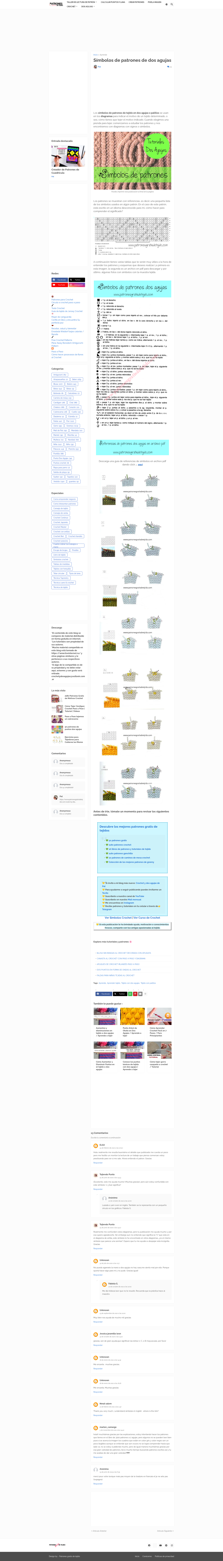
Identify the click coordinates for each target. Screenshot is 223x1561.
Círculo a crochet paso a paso (65, 302)
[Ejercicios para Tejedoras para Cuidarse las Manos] (57, 740)
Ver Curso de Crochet (147, 917)
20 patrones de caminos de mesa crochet (129, 857)
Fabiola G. (113, 1283)
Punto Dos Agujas (62, 458)
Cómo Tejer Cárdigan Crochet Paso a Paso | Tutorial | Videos (75, 708)
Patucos (58, 449)
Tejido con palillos (148, 983)
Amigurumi (59, 375)
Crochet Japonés (60, 522)
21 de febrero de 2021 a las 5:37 (110, 1407)
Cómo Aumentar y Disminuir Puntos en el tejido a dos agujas (105, 1066)
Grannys (72, 426)
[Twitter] (155, 1545)
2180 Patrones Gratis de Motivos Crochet (74, 697)
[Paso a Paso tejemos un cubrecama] (57, 719)
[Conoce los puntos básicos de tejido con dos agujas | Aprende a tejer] (132, 1050)
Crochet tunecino (60, 541)
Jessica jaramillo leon (110, 1333)
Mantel (58, 435)
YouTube (139, 896)
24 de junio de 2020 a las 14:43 (110, 1178)
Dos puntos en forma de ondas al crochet (119, 970)
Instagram (129, 903)
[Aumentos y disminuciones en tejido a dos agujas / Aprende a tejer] (105, 1016)
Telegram (107, 909)
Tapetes (72, 477)
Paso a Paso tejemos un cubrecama (74, 717)
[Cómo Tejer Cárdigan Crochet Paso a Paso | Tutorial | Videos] (57, 709)
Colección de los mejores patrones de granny (131, 862)
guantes (74, 481)
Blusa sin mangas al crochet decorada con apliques (124, 953)
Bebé (76, 379)
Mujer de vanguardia (61, 317)
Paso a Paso (57, 351)
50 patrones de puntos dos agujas (73, 728)
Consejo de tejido (60, 508)
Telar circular (58, 573)
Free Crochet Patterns (61, 340)
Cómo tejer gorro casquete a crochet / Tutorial (159, 1064)
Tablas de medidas (61, 564)
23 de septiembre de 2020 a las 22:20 (112, 1313)
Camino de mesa (62, 398)
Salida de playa (61, 472)
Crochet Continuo (60, 518)
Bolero (71, 384)
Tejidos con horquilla (62, 569)
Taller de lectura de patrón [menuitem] (81, 2)
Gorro (57, 426)
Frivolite (75, 550)
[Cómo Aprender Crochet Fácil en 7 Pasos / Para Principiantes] (159, 1016)
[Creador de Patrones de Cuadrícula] (68, 156)
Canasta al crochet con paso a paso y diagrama (121, 959)
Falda (57, 421)
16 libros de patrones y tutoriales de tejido (130, 849)
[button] (167, 4)
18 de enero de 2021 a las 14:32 (110, 1360)
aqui (140, 464)
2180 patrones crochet (120, 845)
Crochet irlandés (75, 536)
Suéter (58, 477)
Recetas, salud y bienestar (63, 328)
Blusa (57, 384)
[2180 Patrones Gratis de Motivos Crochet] (57, 698)
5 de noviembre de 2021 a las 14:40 (112, 1430)
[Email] (140, 994)
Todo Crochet (58, 308)
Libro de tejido (59, 555)
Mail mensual (134, 899)
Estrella (72, 416)
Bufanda (58, 393)
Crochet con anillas (61, 532)
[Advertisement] (111, 30)
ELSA (102, 1145)
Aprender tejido (113, 983)
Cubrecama (60, 412)
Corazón (74, 407)
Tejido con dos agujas (130, 983)
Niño (70, 444)
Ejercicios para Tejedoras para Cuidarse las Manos (74, 739)
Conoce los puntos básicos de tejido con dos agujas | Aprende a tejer (131, 1066)
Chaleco (58, 407)
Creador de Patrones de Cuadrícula (65, 171)
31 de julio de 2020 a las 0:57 (110, 1263)
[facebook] (149, 1545)
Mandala (76, 430)
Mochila (72, 435)
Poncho (74, 449)
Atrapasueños (60, 379)
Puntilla (58, 454)
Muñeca (58, 440)
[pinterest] (166, 1545)
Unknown (104, 1260)
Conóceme (147, 1556)
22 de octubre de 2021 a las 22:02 (119, 1287)
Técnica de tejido (60, 587)
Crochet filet (58, 536)
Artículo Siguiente (164, 1531)
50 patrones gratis (118, 840)
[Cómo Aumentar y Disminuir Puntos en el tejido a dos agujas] (105, 1050)
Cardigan (59, 403)
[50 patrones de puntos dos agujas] (57, 729)
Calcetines (73, 393)
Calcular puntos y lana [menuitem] (113, 2)
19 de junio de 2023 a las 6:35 (110, 1472)
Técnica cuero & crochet (63, 583)
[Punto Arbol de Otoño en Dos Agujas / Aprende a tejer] (132, 1016)
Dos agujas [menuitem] (87, 7)
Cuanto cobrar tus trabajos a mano (65, 545)
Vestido (58, 481)
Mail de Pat (60, 430)
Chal (73, 403)
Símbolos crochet (60, 559)
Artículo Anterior (99, 1531)
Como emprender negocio (64, 499)
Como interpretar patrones (64, 504)
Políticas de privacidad (164, 1556)
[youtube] (160, 1545)
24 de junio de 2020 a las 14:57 (110, 1228)
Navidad (73, 440)
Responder (98, 1163)
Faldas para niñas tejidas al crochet (115, 975)
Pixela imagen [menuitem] (154, 2)
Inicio (95, 55)
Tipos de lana (74, 573)
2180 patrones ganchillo (121, 853)
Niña (57, 444)
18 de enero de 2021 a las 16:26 (110, 1383)
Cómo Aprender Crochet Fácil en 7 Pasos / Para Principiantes (158, 1032)
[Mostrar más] (145, 994)
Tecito (105, 893)
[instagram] (172, 1545)
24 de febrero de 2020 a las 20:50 (111, 1148)
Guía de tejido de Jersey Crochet (66, 311)
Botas (70, 389)
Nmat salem (106, 1403)
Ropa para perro (61, 468)
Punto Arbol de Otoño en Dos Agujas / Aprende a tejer (132, 1032)
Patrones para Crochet (62, 299)
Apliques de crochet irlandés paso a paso (118, 964)
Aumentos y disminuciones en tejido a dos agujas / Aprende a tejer (105, 1032)
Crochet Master (59, 527)
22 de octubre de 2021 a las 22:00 (120, 1201)
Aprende (103, 55)
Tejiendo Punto (107, 1174)
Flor (70, 421)
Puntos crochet (61, 463)
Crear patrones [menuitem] (136, 2)
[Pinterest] (135, 994)
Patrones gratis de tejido (69, 1556)
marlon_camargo (108, 1427)
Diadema (58, 416)
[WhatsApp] (130, 994)
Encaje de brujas (60, 550)
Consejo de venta (60, 513)
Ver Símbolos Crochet (118, 917)
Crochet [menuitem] (71, 7)
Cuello (76, 412)
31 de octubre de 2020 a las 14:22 (111, 1337)
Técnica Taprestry (61, 578)
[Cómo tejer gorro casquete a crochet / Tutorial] (159, 1050)
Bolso (57, 389)
